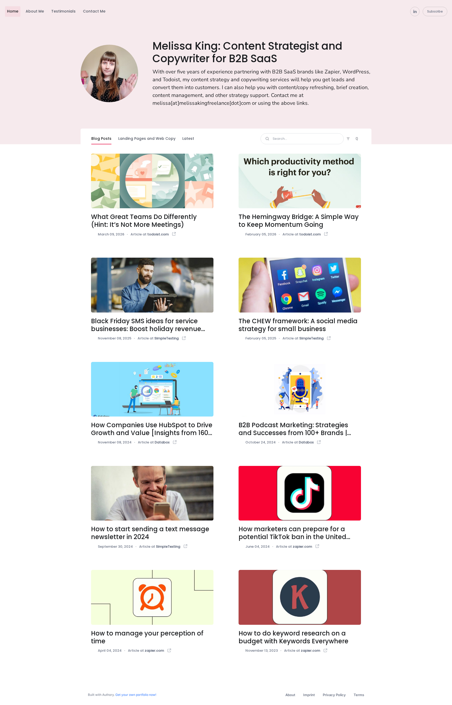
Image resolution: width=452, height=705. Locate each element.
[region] (204, 13)
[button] (14, 13)
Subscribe (435, 11)
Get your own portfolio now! (135, 695)
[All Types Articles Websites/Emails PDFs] (348, 139)
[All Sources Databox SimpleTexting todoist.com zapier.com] (357, 139)
